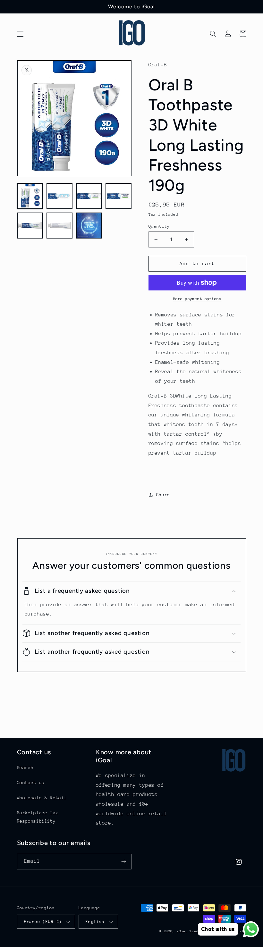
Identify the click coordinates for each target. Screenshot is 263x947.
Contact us (31, 782)
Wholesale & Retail (42, 797)
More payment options (197, 299)
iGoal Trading (191, 931)
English (95, 921)
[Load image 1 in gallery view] (30, 196)
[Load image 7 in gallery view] (89, 226)
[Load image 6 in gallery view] (60, 226)
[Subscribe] (123, 861)
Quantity (159, 226)
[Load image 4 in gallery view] (119, 196)
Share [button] (163, 494)
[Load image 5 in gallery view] (30, 226)
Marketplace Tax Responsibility (37, 817)
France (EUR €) (43, 921)
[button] (20, 33)
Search (25, 767)
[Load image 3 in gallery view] (89, 196)
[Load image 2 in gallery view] (60, 196)
